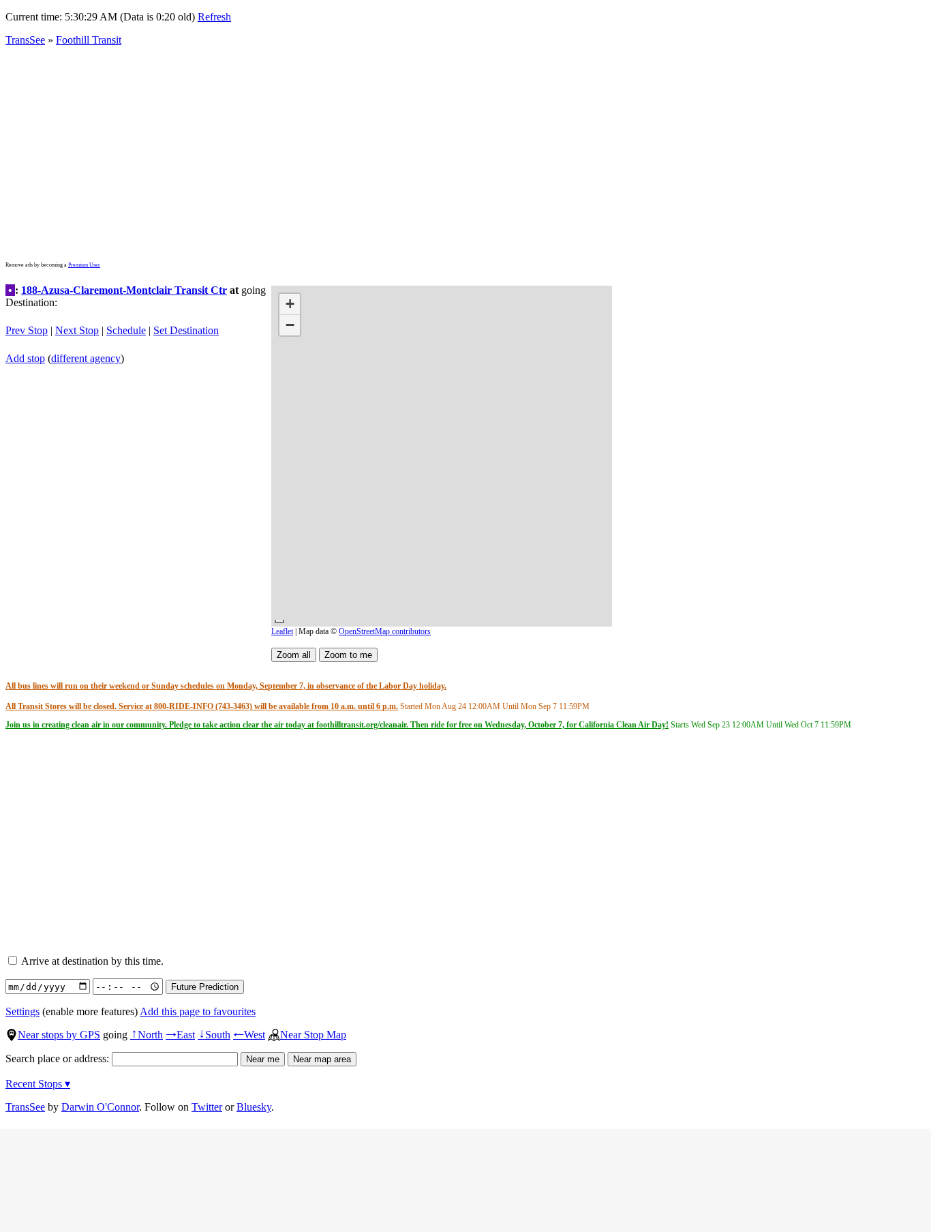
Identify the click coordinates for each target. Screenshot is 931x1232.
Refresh (214, 16)
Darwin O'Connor (100, 1107)
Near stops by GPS (59, 1034)
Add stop (25, 358)
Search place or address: (58, 1058)
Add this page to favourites (198, 1011)
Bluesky (253, 1107)
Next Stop (77, 330)
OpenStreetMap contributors (385, 631)
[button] (289, 304)
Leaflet (282, 631)
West (249, 1034)
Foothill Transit (88, 40)
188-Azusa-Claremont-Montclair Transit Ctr (124, 290)
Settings (22, 1011)
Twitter (207, 1107)
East (180, 1034)
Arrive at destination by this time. (91, 961)
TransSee (25, 40)
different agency (86, 358)
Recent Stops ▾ (37, 1084)
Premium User (84, 265)
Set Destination (186, 330)
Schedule (126, 330)
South (214, 1034)
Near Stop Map (313, 1034)
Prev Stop (26, 330)
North (146, 1034)
